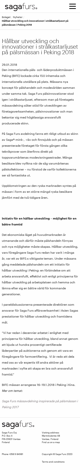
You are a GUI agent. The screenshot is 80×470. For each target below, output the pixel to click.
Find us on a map (51, 442)
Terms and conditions (53, 461)
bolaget (6, 17)
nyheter (18, 17)
